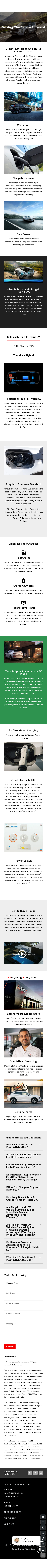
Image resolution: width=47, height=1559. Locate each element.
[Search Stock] (42, 1544)
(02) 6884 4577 (11, 1506)
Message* (11, 1323)
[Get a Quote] (42, 1527)
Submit (9, 1346)
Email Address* (13, 1303)
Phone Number (13, 1313)
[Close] (42, 1555)
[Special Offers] (42, 1549)
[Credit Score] (42, 1522)
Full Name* (11, 1293)
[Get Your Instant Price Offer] (42, 1516)
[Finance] (42, 1533)
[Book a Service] (42, 1538)
